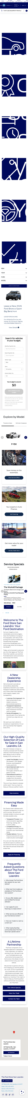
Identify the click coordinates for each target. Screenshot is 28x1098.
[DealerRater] (12, 1094)
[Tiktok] (9, 1094)
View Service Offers (14, 477)
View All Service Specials (13, 567)
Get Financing (14, 514)
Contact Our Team (14, 999)
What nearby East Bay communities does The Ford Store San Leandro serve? (13, 929)
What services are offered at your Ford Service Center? (14, 915)
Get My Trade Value (14, 550)
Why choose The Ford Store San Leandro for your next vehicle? (14, 882)
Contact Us (8, 1080)
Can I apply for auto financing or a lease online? (13, 908)
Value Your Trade (14, 993)
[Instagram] (6, 1094)
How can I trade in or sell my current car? (14, 922)
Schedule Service (13, 569)
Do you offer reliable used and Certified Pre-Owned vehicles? (13, 900)
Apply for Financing (14, 854)
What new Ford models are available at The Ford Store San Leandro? (13, 891)
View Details (13, 327)
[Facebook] (3, 1094)
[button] (14, 1032)
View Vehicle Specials (14, 987)
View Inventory (14, 793)
